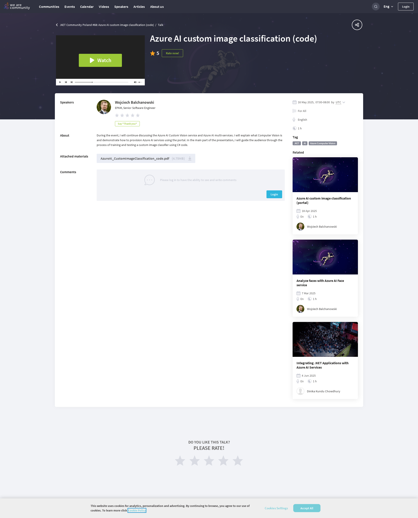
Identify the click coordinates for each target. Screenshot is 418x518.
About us (157, 6)
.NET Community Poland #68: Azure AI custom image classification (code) (107, 25)
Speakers (121, 6)
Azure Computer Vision (322, 143)
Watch (104, 60)
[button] (389, 6)
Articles (139, 6)
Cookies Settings (276, 508)
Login (406, 6)
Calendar (87, 6)
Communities (49, 6)
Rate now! (172, 53)
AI (305, 143)
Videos (104, 6)
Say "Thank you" (127, 123)
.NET (296, 143)
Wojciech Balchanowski (134, 102)
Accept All (306, 508)
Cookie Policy (137, 510)
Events (69, 6)
